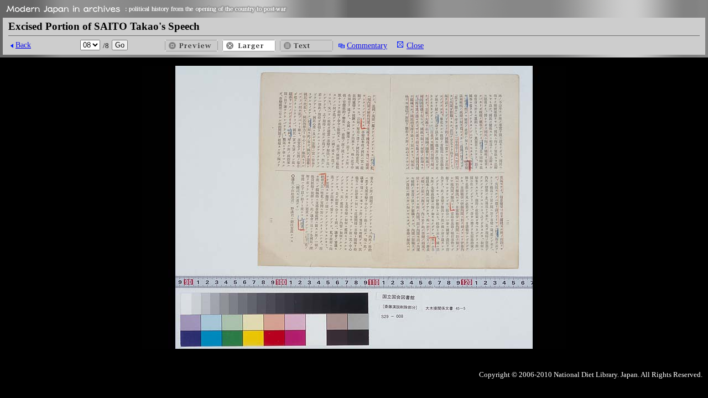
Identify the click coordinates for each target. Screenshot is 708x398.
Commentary (367, 45)
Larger (248, 45)
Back (23, 44)
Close (415, 45)
